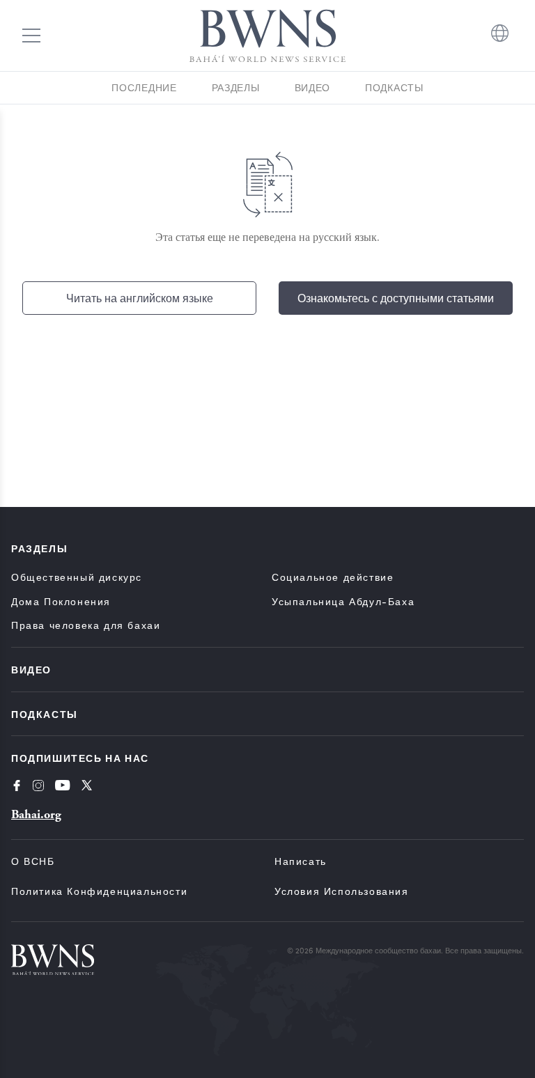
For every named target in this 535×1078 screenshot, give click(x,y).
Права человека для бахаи (85, 625)
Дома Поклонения (61, 601)
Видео (313, 87)
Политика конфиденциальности (99, 891)
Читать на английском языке (139, 297)
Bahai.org (36, 814)
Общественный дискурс (76, 577)
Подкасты (394, 87)
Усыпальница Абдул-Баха (343, 601)
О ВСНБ (33, 861)
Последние (143, 87)
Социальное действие (333, 577)
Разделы (236, 87)
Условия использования (341, 891)
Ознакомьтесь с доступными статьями (395, 297)
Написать (300, 861)
